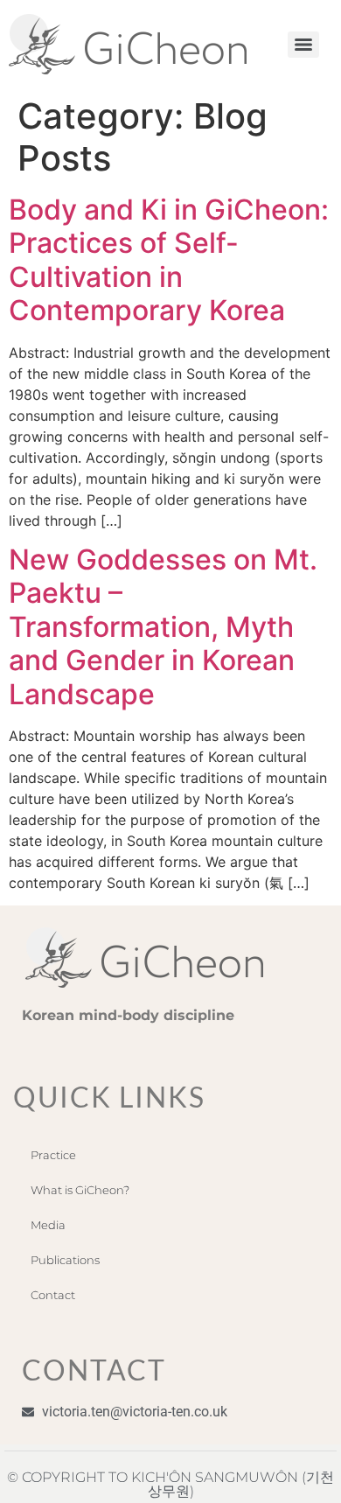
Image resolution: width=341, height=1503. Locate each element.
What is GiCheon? (80, 1190)
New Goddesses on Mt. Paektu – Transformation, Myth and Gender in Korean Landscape (163, 626)
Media (48, 1225)
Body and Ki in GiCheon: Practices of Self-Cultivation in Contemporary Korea (169, 259)
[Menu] (303, 44)
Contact (53, 1295)
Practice (53, 1155)
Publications (65, 1260)
